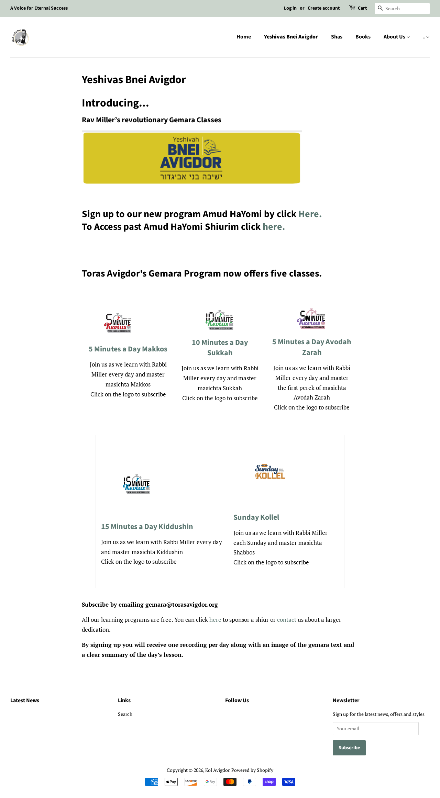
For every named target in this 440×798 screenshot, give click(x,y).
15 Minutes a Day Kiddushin (147, 526)
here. (274, 227)
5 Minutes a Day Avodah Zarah (311, 347)
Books (363, 37)
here (215, 619)
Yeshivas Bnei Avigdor (291, 37)
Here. (310, 214)
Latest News (24, 700)
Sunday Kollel (256, 517)
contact (286, 619)
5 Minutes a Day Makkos (128, 349)
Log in (290, 8)
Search (125, 714)
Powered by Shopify (252, 770)
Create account (324, 8)
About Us (395, 37)
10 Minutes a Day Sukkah (220, 348)
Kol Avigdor (217, 770)
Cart (362, 8)
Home (243, 37)
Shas (336, 37)
